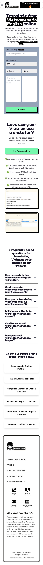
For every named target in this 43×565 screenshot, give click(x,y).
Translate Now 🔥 (30, 5)
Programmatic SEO (16, 482)
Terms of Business (15, 558)
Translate (21, 109)
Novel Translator (16, 470)
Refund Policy (29, 558)
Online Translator (16, 459)
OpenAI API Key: (14, 49)
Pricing (10, 465)
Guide (21, 49)
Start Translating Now (21, 151)
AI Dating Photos (15, 476)
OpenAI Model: (11, 60)
